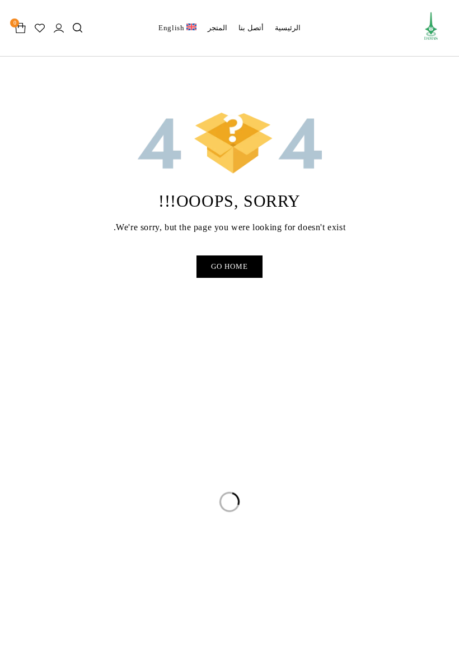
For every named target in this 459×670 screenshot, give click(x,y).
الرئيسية (251, 419)
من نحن (252, 463)
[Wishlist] (39, 28)
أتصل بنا (251, 486)
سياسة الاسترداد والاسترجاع (73, 441)
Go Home (229, 266)
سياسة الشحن (98, 463)
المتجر (254, 441)
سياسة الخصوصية (91, 419)
